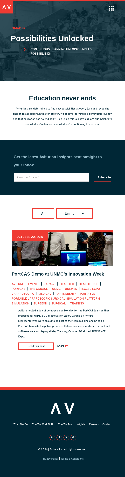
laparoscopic (23, 293)
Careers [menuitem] (94, 424)
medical (45, 293)
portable (88, 293)
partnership (66, 293)
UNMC (57, 288)
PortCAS (19, 288)
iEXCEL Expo (91, 288)
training (77, 303)
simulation (21, 303)
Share (61, 345)
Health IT (67, 284)
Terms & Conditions (72, 458)
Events (34, 284)
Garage (50, 284)
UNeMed (71, 288)
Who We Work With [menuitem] (42, 424)
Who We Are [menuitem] (64, 424)
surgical (59, 303)
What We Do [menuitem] (20, 424)
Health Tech (89, 284)
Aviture (18, 284)
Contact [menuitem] (107, 424)
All (43, 213)
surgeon (41, 303)
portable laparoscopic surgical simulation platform (56, 298)
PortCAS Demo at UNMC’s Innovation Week (58, 274)
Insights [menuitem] (80, 424)
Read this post (36, 346)
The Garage (39, 288)
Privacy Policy (50, 458)
